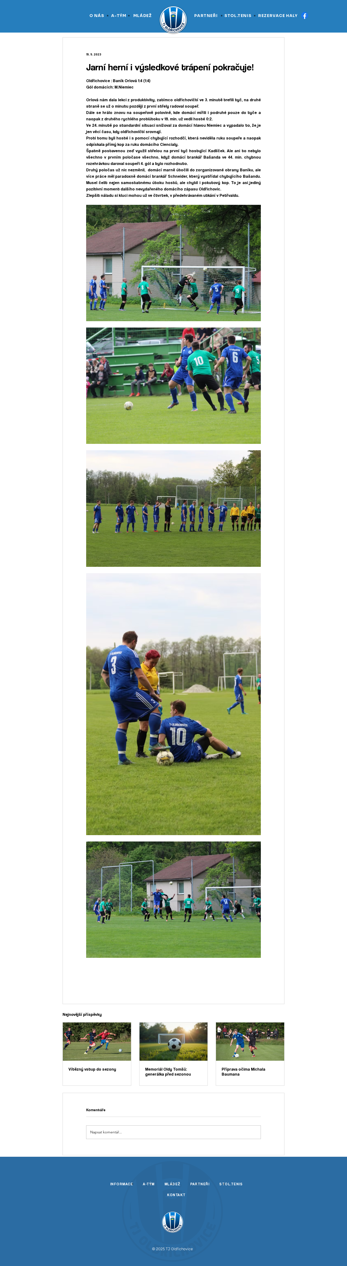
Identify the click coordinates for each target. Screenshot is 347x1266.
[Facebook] (304, 15)
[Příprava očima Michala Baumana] (250, 1041)
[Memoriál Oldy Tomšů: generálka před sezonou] (174, 1041)
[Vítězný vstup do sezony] (97, 1041)
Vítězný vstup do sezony (92, 1069)
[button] (97, 15)
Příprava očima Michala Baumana (243, 1072)
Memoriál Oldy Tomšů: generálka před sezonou (168, 1072)
